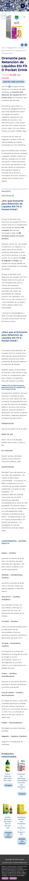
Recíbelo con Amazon (22, 841)
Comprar (8, 785)
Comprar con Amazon (8, 835)
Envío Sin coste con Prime (13, 82)
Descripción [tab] (6, 191)
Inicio (3, 48)
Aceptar (5, 878)
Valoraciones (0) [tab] (8, 196)
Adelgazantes (12, 48)
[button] (24, 17)
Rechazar (13, 878)
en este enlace (21, 875)
